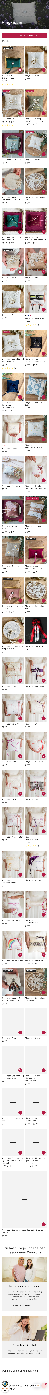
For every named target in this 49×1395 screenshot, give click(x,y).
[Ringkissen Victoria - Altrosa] (13, 510)
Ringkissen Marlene (33, 277)
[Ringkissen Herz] (13, 746)
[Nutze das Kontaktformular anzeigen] (24, 1269)
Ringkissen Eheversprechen (9, 881)
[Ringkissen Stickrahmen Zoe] (13, 1102)
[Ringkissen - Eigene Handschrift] (36, 510)
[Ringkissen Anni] (13, 299)
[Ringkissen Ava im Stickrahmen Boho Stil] (13, 181)
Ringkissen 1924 (9, 799)
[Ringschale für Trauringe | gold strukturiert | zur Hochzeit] (13, 1142)
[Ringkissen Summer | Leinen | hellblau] (36, 1102)
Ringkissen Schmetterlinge (31, 838)
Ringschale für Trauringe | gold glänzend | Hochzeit (36, 1160)
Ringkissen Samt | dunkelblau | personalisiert (9, 404)
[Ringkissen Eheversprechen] (13, 864)
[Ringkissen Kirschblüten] (13, 821)
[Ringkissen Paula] (13, 103)
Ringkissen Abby (9, 1038)
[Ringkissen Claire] (36, 1022)
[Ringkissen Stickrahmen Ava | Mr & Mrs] (13, 630)
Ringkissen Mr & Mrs (11, 724)
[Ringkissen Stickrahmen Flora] (36, 590)
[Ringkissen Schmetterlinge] (36, 821)
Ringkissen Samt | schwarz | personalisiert (35, 360)
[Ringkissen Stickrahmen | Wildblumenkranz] (13, 1060)
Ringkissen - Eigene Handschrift (34, 527)
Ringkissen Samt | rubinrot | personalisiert (35, 238)
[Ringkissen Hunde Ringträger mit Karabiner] (36, 470)
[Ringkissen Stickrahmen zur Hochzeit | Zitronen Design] (24, 1199)
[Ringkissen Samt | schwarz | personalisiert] (36, 343)
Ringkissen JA (31, 724)
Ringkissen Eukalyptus (11, 160)
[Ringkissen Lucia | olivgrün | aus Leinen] (36, 103)
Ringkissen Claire (32, 1038)
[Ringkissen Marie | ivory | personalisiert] (13, 343)
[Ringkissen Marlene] (36, 262)
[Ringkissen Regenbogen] (13, 945)
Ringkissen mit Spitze (11, 920)
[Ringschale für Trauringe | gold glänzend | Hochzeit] (36, 1142)
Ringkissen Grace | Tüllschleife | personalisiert (33, 1078)
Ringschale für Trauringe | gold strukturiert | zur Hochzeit (12, 1160)
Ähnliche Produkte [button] (20, 70)
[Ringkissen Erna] (13, 670)
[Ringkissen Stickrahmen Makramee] (36, 982)
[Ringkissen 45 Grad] (36, 864)
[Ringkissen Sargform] (36, 630)
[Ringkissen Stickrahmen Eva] (36, 181)
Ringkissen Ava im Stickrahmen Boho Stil (11, 198)
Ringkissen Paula (9, 119)
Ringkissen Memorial (34, 960)
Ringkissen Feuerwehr (35, 318)
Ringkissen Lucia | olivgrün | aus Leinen (34, 120)
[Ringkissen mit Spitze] (13, 904)
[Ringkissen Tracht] (36, 783)
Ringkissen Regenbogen (12, 960)
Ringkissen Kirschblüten (12, 837)
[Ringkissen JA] (36, 708)
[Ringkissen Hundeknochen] (36, 904)
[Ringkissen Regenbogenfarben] (36, 429)
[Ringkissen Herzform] (36, 746)
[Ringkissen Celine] (13, 429)
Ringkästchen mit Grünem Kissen (9, 76)
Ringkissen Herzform (34, 762)
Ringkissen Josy (9, 277)
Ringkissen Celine (9, 448)
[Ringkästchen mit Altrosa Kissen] (13, 590)
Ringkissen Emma (32, 160)
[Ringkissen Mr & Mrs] (13, 708)
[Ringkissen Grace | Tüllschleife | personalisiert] (36, 1060)
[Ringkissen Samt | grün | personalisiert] (13, 222)
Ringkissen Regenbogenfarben (33, 446)
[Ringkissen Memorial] (36, 945)
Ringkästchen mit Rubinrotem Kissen (33, 567)
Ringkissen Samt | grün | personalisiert (12, 238)
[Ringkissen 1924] (13, 783)
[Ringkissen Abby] (13, 1022)
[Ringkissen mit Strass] (36, 670)
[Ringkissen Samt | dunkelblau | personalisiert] (13, 387)
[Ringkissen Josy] (13, 262)
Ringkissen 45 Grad (33, 880)
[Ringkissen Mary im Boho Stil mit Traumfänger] (13, 982)
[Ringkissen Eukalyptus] (13, 144)
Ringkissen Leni (32, 75)
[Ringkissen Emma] (36, 144)
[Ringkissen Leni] (36, 60)
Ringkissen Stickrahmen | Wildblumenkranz (13, 1077)
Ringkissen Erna (9, 686)
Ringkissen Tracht (33, 799)
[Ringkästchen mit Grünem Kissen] (13, 60)
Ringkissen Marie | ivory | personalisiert (13, 360)
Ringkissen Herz (9, 762)
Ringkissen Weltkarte (11, 486)
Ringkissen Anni (9, 315)
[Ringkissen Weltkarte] (13, 470)
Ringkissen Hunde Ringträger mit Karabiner (35, 487)
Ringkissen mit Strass (34, 686)
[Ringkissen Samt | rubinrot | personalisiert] (36, 222)
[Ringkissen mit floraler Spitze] (36, 387)
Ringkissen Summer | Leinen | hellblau (34, 1119)
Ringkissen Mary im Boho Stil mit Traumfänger (13, 999)
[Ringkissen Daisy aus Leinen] (13, 550)
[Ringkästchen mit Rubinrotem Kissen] (36, 550)
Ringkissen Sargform (34, 646)
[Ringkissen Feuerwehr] (36, 299)
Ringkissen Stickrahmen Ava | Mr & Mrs (12, 647)
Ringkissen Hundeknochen (31, 921)
